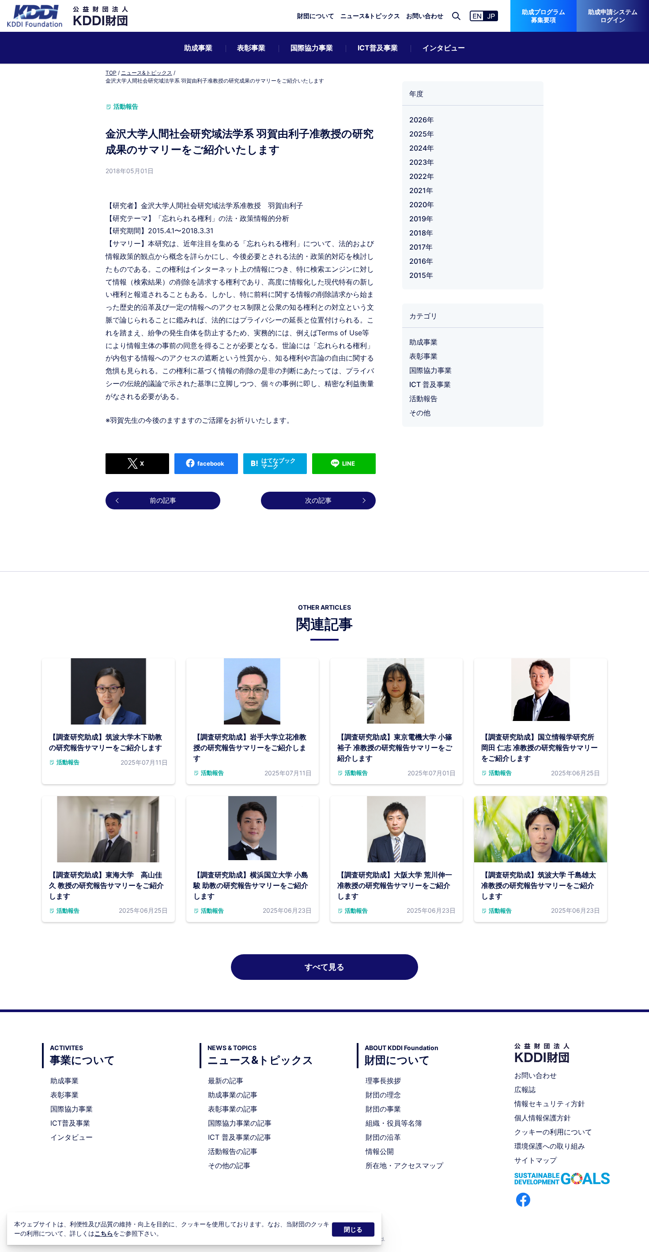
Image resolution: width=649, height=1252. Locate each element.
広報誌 (525, 1089)
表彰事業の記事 (232, 1108)
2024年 (421, 148)
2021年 (421, 190)
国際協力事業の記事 (240, 1123)
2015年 (421, 275)
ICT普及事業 (378, 47)
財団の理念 (383, 1094)
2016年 (421, 261)
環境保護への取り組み (549, 1146)
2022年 (421, 176)
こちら (103, 1233)
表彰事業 (251, 47)
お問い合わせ (424, 15)
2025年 (421, 133)
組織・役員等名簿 (394, 1123)
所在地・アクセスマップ (404, 1165)
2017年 (421, 247)
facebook (210, 463)
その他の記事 (229, 1165)
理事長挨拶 (383, 1080)
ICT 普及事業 (430, 384)
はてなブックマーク (278, 463)
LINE (348, 463)
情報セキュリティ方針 (549, 1103)
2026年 (421, 119)
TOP (111, 72)
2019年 (421, 218)
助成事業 (198, 47)
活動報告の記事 (232, 1151)
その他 (419, 412)
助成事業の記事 (232, 1094)
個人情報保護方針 (542, 1117)
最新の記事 (225, 1080)
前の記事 (163, 500)
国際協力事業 (312, 47)
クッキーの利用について (553, 1131)
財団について (315, 15)
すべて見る (324, 966)
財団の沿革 (383, 1137)
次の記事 (318, 500)
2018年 (421, 232)
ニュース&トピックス (370, 15)
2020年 (421, 204)
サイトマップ (535, 1160)
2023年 (421, 162)
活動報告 (423, 398)
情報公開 (380, 1151)
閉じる (353, 1229)
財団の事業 (383, 1108)
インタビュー (444, 47)
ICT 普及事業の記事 (239, 1137)
